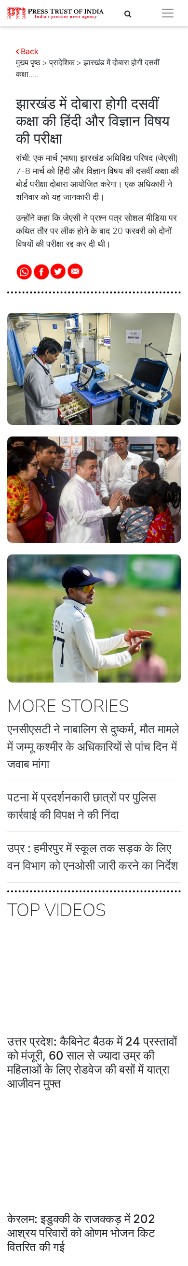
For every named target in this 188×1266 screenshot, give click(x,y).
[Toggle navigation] (168, 13)
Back (30, 51)
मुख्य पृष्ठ (28, 63)
